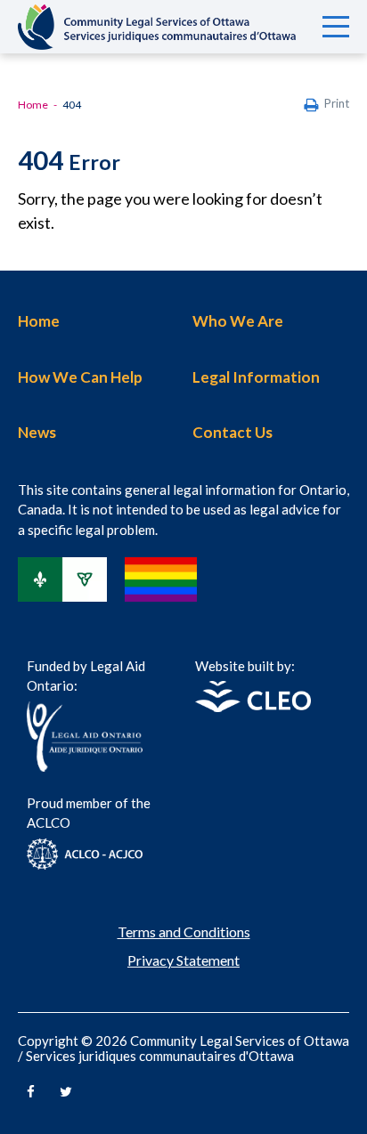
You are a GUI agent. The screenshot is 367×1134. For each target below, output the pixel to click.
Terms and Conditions (184, 931)
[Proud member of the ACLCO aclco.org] (85, 863)
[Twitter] (66, 1083)
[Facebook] (31, 1083)
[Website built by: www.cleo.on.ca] (253, 706)
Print (336, 103)
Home (33, 104)
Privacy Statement (183, 960)
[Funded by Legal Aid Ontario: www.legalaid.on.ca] (85, 765)
